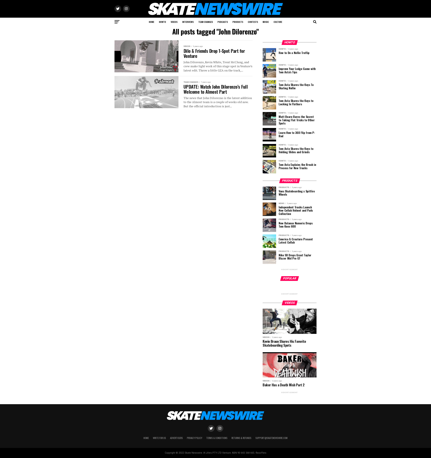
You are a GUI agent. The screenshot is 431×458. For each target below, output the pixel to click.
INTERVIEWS (188, 22)
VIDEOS (174, 22)
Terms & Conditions (216, 438)
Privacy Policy (194, 438)
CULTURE (278, 22)
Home (146, 438)
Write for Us (159, 438)
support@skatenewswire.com (271, 438)
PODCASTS (223, 22)
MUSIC (266, 22)
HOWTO (162, 22)
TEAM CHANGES (205, 22)
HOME (151, 22)
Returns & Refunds (241, 438)
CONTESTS (253, 22)
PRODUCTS (238, 22)
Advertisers (176, 438)
